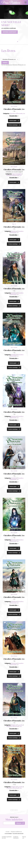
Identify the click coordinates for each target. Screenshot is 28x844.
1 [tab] (16, 41)
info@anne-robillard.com (16, 831)
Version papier (13, 120)
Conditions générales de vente (7, 837)
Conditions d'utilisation (16, 837)
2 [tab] (17, 41)
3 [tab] (18, 41)
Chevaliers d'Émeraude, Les (17, 113)
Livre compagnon (17, 174)
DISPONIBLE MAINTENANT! (9, 32)
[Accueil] (10, 2)
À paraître (20, 725)
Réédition (14, 231)
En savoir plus (13, 116)
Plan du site (24, 837)
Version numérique (13, 125)
